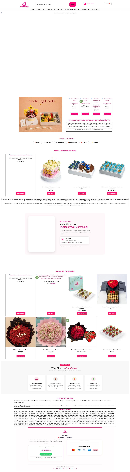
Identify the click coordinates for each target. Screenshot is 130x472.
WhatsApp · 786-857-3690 (46, 454)
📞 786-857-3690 (45, 449)
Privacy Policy (56, 468)
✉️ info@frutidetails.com (45, 450)
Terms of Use (62, 468)
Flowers (84, 9)
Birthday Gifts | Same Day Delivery (65, 150)
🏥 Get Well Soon (60, 142)
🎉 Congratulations (72, 142)
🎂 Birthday (37, 142)
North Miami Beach (87, 400)
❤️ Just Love (84, 142)
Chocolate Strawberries (54, 9)
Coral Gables (79, 400)
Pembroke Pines (96, 400)
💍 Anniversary (47, 142)
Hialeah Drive (20, 402)
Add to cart (74, 114)
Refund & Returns (69, 468)
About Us (95, 9)
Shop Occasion (37, 9)
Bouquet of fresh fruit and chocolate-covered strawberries (89, 120)
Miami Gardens (104, 400)
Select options (20, 193)
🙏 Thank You (95, 142)
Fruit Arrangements (71, 9)
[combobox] (52, 4)
